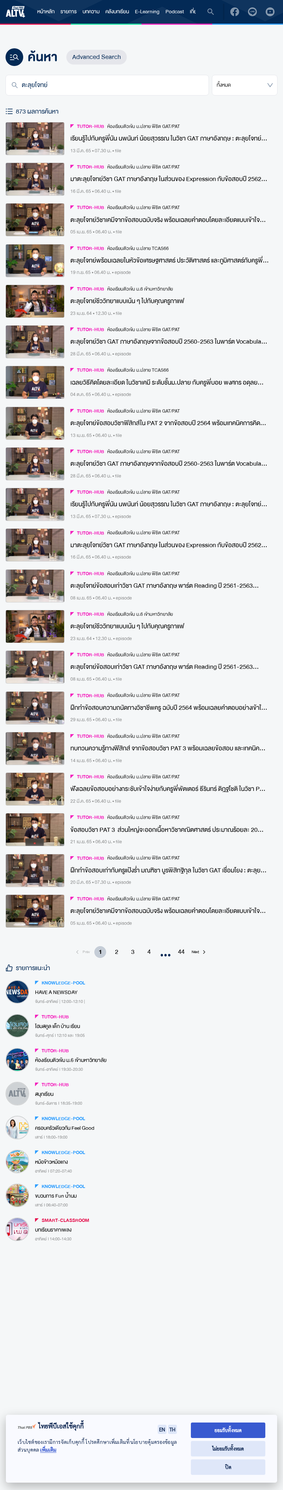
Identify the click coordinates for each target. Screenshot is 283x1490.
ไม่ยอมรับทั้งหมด (228, 1448)
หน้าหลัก (46, 11)
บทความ (91, 11)
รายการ (68, 11)
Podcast (174, 11)
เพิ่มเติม (48, 1449)
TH (172, 1429)
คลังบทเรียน (117, 11)
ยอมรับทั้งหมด (228, 1430)
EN (162, 1429)
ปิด (228, 1467)
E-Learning (147, 11)
